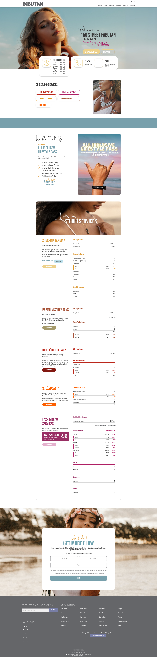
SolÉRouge (43, 105)
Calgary (120, 609)
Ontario (25, 638)
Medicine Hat (103, 625)
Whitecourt (83, 609)
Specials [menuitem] (99, 5)
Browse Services (91, 51)
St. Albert (83, 625)
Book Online (107, 51)
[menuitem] (40, 626)
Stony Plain (83, 621)
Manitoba (25, 634)
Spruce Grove (65, 621)
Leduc (120, 625)
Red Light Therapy (46, 92)
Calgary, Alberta (109, 633)
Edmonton (83, 613)
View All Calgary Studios (98, 635)
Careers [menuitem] (111, 5)
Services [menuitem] (125, 5)
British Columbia (27, 630)
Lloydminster (103, 617)
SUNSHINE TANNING (46, 98)
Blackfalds (102, 609)
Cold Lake (102, 621)
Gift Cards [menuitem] (132, 5)
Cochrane (83, 617)
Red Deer (102, 613)
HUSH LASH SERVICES (69, 92)
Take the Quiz (58, 261)
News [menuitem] (105, 5)
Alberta (25, 626)
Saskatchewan (27, 642)
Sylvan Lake (121, 613)
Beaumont (64, 613)
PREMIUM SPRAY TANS (68, 98)
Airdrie (120, 617)
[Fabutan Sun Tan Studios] (33, 4)
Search (53, 610)
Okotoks (63, 625)
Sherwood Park (122, 621)
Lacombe (64, 609)
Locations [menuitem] (118, 5)
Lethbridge (64, 617)
